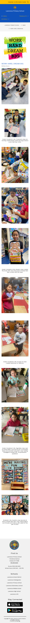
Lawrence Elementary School (14, 585)
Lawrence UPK (14, 594)
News (23, 25)
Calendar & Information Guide (17, 2)
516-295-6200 (14, 562)
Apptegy (18, 621)
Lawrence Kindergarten (14, 580)
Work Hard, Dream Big (16, 28)
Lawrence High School (14, 591)
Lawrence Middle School (14, 588)
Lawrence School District (14, 577)
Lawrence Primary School (12, 25)
